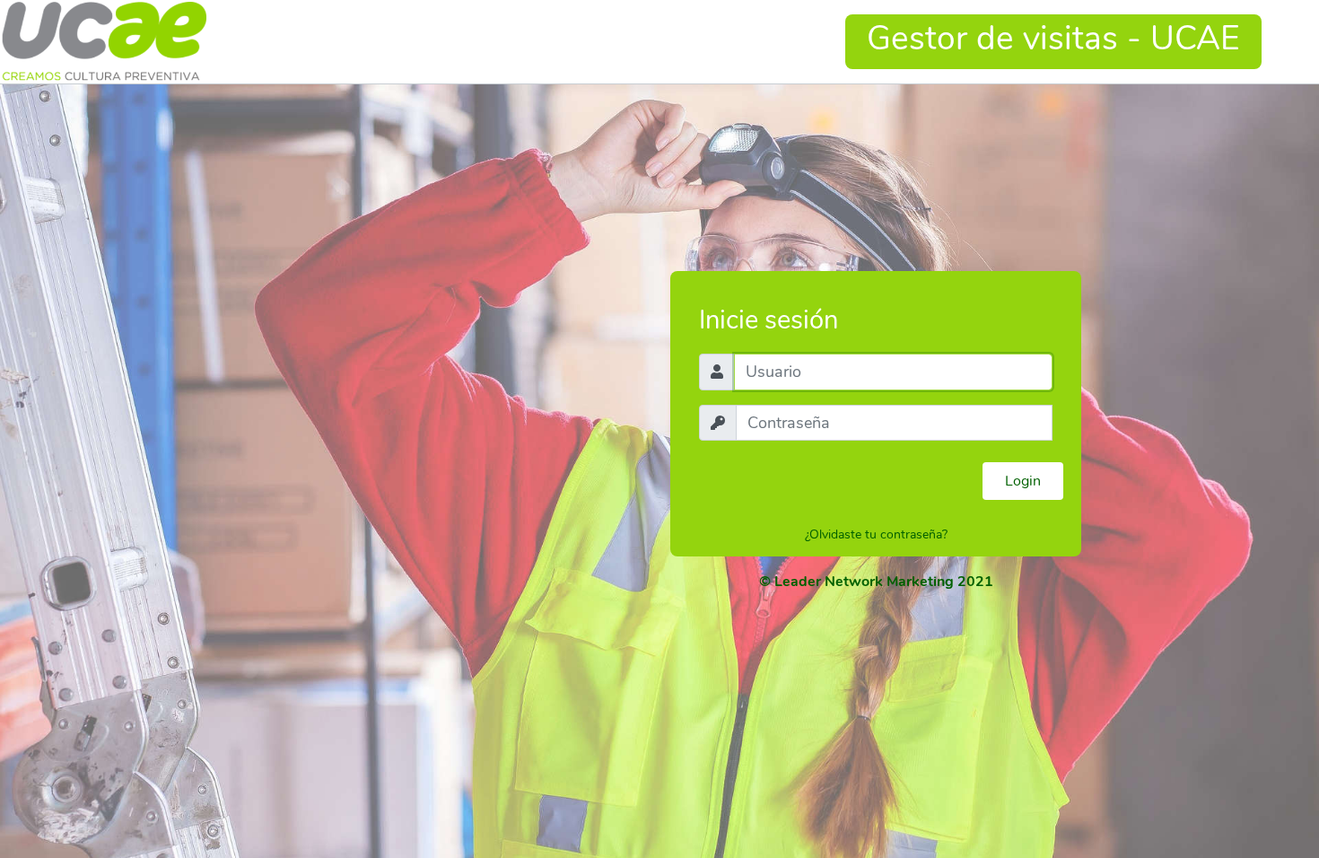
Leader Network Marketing (864, 581)
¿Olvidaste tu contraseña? (876, 534)
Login (1023, 481)
